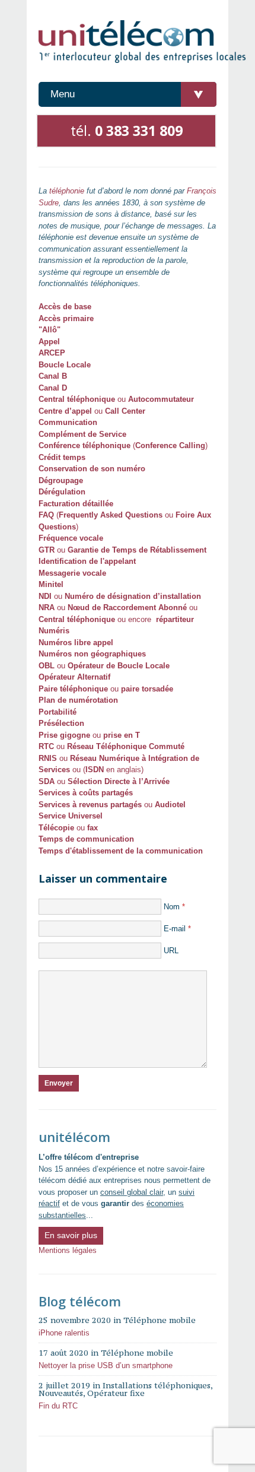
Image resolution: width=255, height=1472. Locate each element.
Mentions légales (68, 1250)
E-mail (177, 928)
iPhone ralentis (64, 1332)
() (123, 445)
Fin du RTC (58, 1405)
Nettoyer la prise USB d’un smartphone (106, 1365)
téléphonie (66, 190)
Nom (174, 906)
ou (116, 399)
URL (171, 950)
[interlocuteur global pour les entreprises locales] (142, 42)
